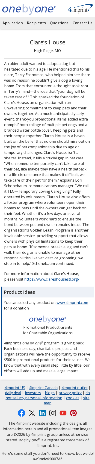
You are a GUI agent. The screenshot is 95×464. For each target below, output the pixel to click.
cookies (72, 398)
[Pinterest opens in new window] (73, 413)
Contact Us (82, 22)
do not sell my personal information (48, 396)
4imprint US (15, 388)
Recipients (36, 22)
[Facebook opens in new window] (21, 413)
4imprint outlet (75, 388)
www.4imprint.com (72, 302)
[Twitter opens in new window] (32, 413)
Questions (59, 22)
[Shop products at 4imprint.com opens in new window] (80, 9)
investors (33, 393)
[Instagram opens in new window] (53, 413)
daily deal (13, 393)
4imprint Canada (43, 388)
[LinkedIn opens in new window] (42, 413)
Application (13, 22)
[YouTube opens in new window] (63, 413)
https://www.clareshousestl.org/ (51, 279)
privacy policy (70, 393)
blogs (50, 393)
